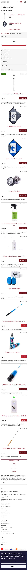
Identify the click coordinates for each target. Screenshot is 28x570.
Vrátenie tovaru (4, 515)
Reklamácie (3, 525)
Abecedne (3, 36)
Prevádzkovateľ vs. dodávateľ (7, 534)
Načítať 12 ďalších (14, 460)
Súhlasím (13, 566)
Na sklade (6, 50)
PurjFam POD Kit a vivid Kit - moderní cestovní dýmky (12, 499)
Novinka (5, 54)
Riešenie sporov (4, 529)
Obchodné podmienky (5, 523)
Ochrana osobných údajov (6, 527)
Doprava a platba (4, 511)
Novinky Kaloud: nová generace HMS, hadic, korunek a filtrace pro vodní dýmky (14, 495)
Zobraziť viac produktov (13, 29)
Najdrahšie (19, 33)
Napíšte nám (3, 544)
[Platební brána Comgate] (14, 549)
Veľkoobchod (3, 542)
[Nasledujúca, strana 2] (14, 464)
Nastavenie (13, 562)
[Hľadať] (17, 1)
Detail (23, 325)
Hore (14, 471)
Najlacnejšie (13, 33)
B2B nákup (3, 517)
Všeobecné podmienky (6, 531)
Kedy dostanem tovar (5, 513)
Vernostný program (5, 508)
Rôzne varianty (7, 58)
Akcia (5, 52)
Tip (4, 56)
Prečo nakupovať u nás (6, 506)
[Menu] (24, 1)
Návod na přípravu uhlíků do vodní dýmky (9, 491)
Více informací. (11, 558)
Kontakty (3, 540)
